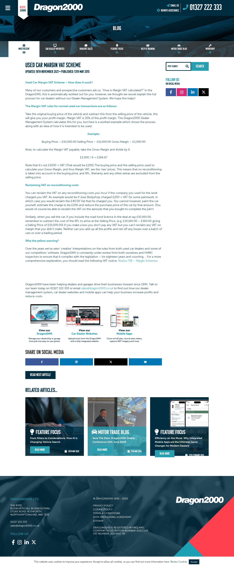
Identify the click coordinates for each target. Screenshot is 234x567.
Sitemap (98, 520)
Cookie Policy (102, 509)
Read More (40, 450)
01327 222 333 (18, 521)
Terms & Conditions (106, 513)
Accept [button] (194, 562)
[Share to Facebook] (42, 361)
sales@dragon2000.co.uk (97, 288)
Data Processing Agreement (112, 517)
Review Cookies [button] (178, 561)
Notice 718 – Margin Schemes (137, 260)
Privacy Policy (103, 505)
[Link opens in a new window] (171, 92)
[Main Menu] (8, 8)
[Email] (145, 361)
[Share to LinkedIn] (76, 361)
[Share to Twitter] (111, 361)
